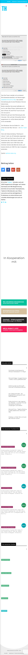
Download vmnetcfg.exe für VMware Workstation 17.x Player (17, 371)
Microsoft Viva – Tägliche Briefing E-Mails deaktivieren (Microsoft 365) (18, 411)
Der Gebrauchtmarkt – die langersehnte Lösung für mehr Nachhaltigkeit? (17, 395)
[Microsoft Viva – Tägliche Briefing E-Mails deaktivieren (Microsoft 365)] (4, 412)
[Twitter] (3, 170)
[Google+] (13, 170)
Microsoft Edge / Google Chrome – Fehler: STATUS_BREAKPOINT (18, 378)
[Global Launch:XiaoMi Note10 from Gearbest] (12, 629)
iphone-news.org (11, 153)
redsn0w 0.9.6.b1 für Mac (8, 99)
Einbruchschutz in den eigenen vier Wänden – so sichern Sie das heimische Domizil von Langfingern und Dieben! (17, 403)
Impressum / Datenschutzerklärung (19, 1)
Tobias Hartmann (8, 57)
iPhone (4, 54)
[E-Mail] (18, 170)
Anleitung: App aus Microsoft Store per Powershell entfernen (17, 386)
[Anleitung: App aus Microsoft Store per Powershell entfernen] (4, 388)
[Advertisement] (14, 23)
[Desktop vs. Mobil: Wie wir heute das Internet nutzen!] (4, 419)
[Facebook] (8, 170)
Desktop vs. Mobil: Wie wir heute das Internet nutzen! (17, 417)
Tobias (9, 182)
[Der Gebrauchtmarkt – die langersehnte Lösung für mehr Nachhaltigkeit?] (4, 396)
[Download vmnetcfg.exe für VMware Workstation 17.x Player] (4, 373)
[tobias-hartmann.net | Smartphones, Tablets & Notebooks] (4, 11)
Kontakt (8, 1)
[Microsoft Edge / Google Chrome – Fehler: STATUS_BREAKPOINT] (4, 381)
